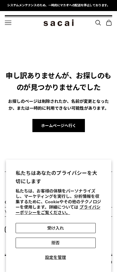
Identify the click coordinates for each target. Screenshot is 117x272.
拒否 (55, 242)
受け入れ (55, 228)
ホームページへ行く (58, 125)
